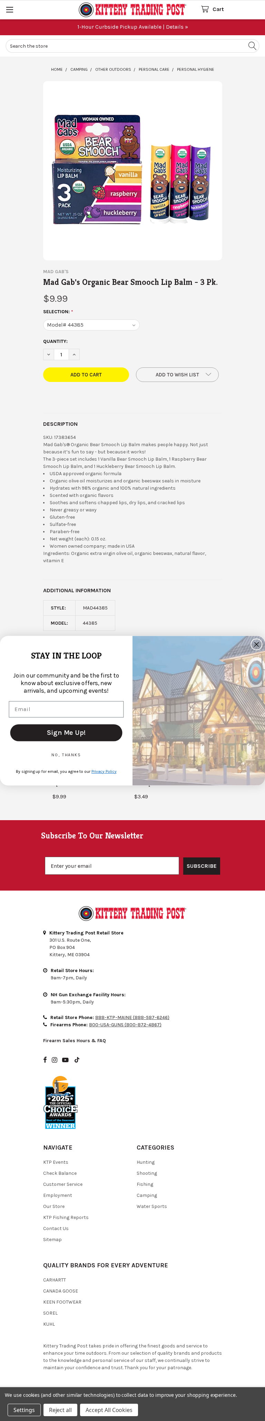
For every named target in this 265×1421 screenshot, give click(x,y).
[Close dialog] (257, 644)
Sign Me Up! (66, 732)
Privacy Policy (104, 771)
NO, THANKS (66, 754)
